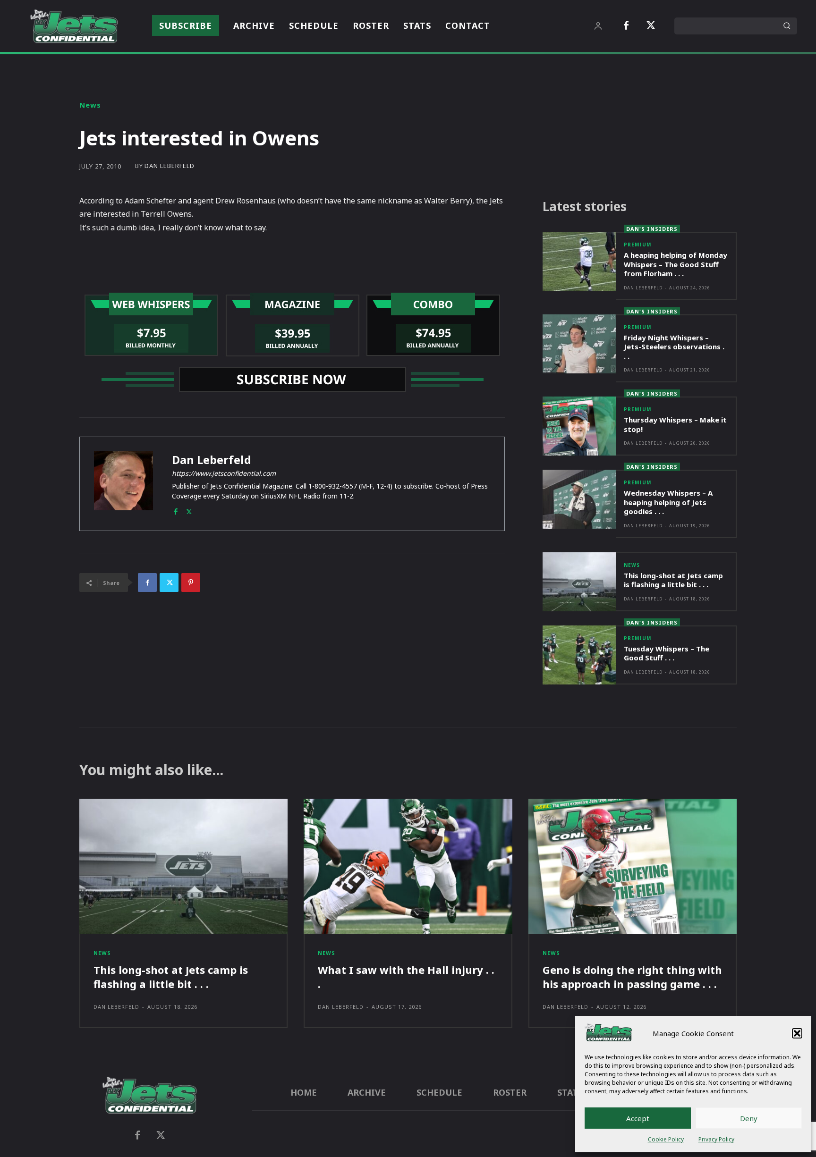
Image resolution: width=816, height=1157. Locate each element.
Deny (748, 1118)
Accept (637, 1118)
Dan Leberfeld (169, 166)
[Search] (786, 25)
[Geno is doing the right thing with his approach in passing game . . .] (632, 866)
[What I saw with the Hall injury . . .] (408, 866)
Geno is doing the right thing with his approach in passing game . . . (632, 977)
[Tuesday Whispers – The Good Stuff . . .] (579, 654)
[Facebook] (626, 26)
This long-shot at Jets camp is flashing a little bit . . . (673, 580)
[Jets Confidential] (73, 26)
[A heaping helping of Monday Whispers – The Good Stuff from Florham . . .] (579, 261)
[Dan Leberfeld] (123, 483)
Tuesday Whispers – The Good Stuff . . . (666, 653)
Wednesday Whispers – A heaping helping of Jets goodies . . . (668, 502)
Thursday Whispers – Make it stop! (675, 424)
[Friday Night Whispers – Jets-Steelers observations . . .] (579, 343)
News (90, 105)
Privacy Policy (716, 1139)
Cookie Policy (666, 1139)
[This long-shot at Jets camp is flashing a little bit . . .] (579, 581)
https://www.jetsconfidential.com (224, 473)
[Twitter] (650, 26)
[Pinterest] (190, 582)
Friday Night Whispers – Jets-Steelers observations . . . (674, 347)
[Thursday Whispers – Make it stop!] (579, 426)
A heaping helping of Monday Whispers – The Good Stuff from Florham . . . (675, 264)
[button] (797, 1033)
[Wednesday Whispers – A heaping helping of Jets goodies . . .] (579, 499)
